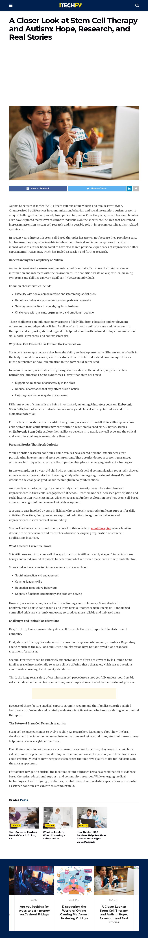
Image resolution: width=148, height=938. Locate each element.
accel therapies (101, 528)
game (34, 900)
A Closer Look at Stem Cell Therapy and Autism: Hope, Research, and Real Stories (113, 914)
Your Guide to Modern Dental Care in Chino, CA (23, 835)
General (74, 900)
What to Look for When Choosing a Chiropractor (54, 835)
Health (16, 825)
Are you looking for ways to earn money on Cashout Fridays (34, 910)
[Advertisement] (74, 75)
